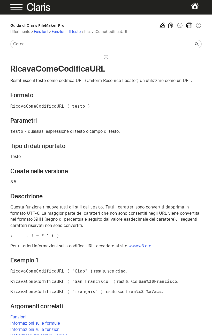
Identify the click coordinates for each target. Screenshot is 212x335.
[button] (197, 44)
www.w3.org (140, 245)
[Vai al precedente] (180, 25)
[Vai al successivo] (198, 25)
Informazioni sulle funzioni (35, 329)
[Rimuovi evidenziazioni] (162, 25)
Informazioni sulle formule (35, 323)
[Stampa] (189, 25)
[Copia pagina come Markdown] (171, 25)
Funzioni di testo (66, 31)
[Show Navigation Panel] (19, 7)
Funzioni (41, 31)
